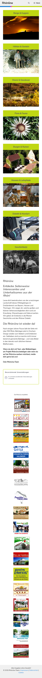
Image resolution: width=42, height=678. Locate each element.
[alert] (21, 377)
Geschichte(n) (21, 247)
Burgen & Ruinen (21, 146)
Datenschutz (33, 670)
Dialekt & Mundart (21, 213)
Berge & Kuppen (21, 13)
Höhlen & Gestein (21, 46)
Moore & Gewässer (21, 80)
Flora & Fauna (21, 113)
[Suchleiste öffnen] (29, 3)
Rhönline (7, 3)
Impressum (25, 670)
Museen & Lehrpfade (21, 180)
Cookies (21, 673)
